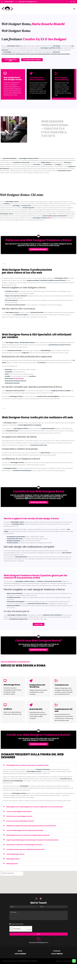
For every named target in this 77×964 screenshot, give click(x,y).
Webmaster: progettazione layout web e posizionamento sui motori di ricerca (31, 826)
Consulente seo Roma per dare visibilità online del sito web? (25, 849)
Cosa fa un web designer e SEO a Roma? (19, 811)
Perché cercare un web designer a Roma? (19, 816)
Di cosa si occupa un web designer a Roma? (20, 821)
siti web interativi (18, 378)
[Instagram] (71, 1)
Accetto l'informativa (17, 924)
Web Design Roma (12, 864)
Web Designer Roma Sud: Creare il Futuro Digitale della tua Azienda (27, 835)
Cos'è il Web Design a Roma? (15, 854)
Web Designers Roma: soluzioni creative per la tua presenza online (27, 765)
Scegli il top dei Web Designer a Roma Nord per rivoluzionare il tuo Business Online (32, 840)
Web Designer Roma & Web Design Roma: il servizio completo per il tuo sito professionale (34, 807)
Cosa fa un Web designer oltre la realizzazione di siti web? (24, 830)
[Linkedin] (74, 1)
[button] (74, 9)
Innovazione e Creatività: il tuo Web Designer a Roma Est (24, 845)
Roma (50, 218)
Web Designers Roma (13, 859)
